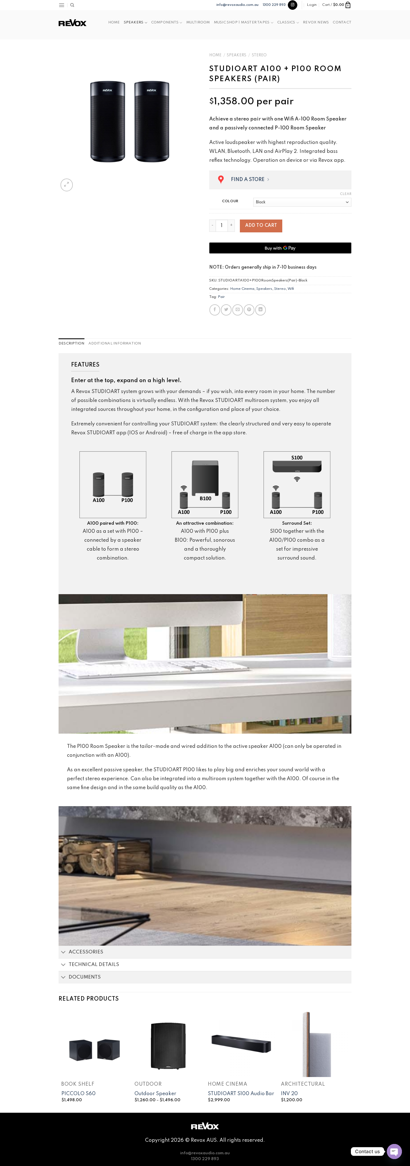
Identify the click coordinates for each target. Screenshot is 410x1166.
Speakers (134, 22)
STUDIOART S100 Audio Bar (241, 1093)
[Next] (348, 1060)
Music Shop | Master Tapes (242, 22)
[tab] (72, 343)
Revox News (316, 22)
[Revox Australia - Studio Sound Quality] (72, 22)
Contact (342, 22)
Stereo (259, 55)
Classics (286, 22)
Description (72, 343)
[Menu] (62, 5)
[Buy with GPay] (280, 248)
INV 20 (289, 1093)
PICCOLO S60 (78, 1093)
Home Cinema (242, 289)
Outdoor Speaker (155, 1093)
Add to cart (261, 225)
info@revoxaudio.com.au (237, 5)
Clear (345, 194)
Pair (221, 297)
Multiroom (198, 22)
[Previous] (61, 1060)
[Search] (72, 5)
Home (114, 22)
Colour (230, 201)
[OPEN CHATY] (394, 1151)
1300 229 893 (274, 5)
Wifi (291, 289)
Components (165, 22)
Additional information (114, 343)
